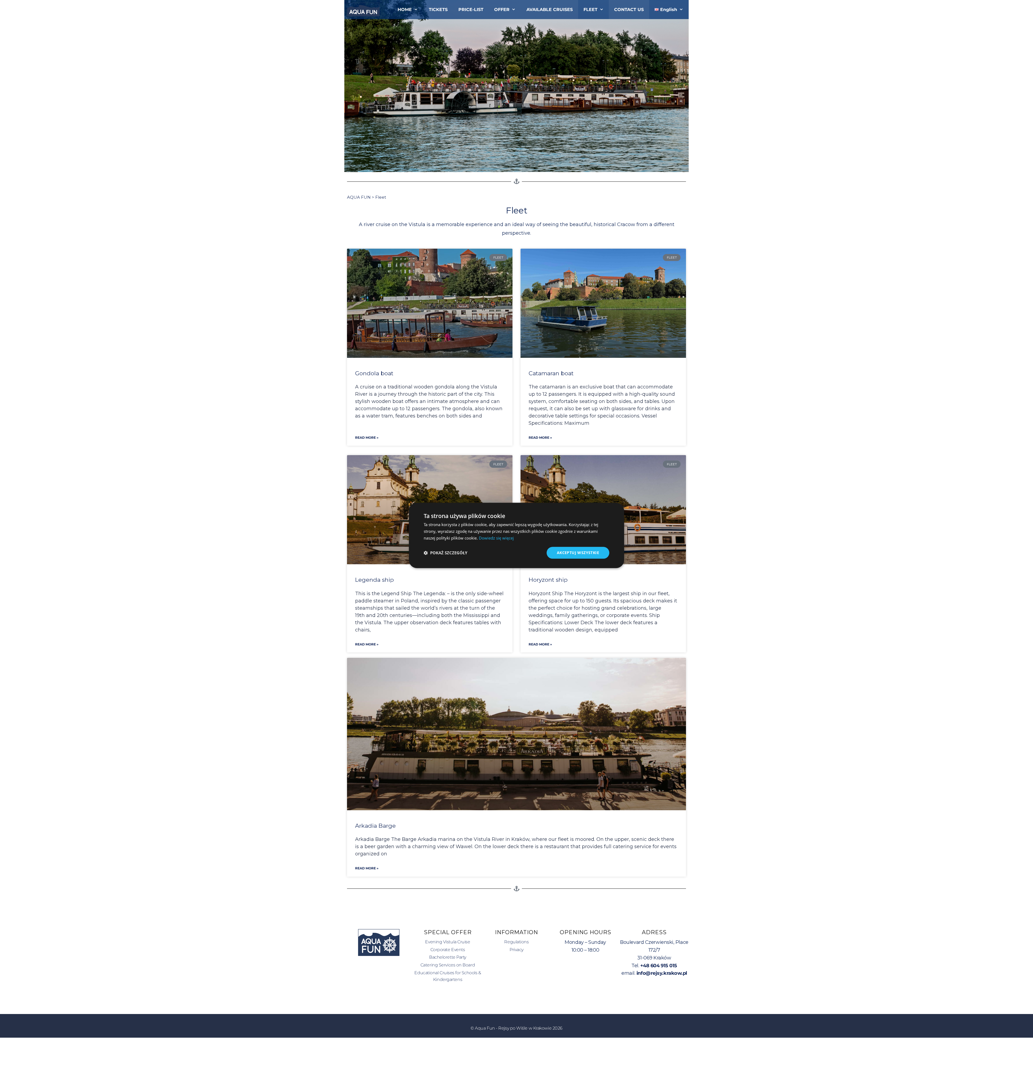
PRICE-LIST (470, 9)
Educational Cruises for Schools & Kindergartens (447, 976)
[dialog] (516, 535)
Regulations (516, 941)
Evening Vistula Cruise (447, 941)
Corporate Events (447, 949)
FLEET (590, 9)
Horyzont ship (548, 579)
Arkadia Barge (375, 825)
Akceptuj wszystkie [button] (578, 552)
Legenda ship (374, 579)
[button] (445, 552)
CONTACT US (629, 9)
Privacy (516, 949)
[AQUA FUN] (364, 9)
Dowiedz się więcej (496, 538)
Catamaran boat (551, 373)
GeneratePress (542, 1054)
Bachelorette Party (447, 957)
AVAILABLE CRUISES (549, 9)
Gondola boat (374, 373)
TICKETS (438, 9)
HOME (405, 9)
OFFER (502, 9)
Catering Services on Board (447, 965)
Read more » (366, 437)
